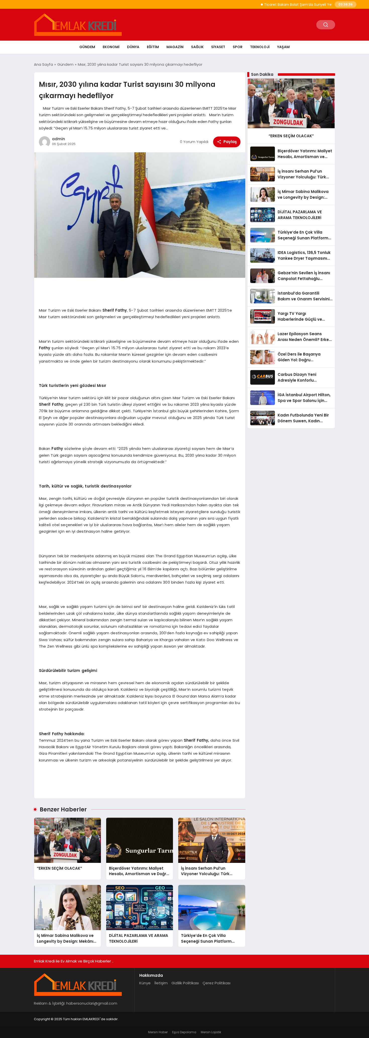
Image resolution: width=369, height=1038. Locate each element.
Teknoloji (260, 46)
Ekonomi (111, 46)
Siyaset (218, 46)
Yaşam (283, 46)
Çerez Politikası (216, 983)
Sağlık (197, 46)
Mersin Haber (158, 1032)
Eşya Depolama (184, 1032)
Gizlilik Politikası (185, 983)
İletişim (161, 983)
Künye (145, 983)
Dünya (133, 46)
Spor (237, 46)
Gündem (87, 46)
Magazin (174, 46)
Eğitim (153, 46)
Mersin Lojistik (211, 1032)
